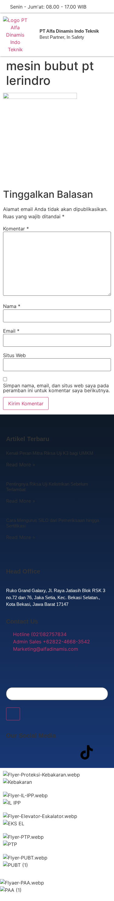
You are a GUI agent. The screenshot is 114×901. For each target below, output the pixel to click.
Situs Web (14, 355)
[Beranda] (15, 34)
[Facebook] (13, 752)
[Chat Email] (108, 7)
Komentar (16, 228)
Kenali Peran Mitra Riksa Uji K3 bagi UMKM (49, 453)
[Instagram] (32, 752)
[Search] (13, 713)
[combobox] (57, 693)
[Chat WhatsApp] (98, 7)
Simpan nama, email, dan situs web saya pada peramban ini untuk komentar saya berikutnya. (56, 388)
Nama (11, 306)
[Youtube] (50, 752)
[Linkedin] (68, 752)
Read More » (20, 464)
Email (11, 330)
